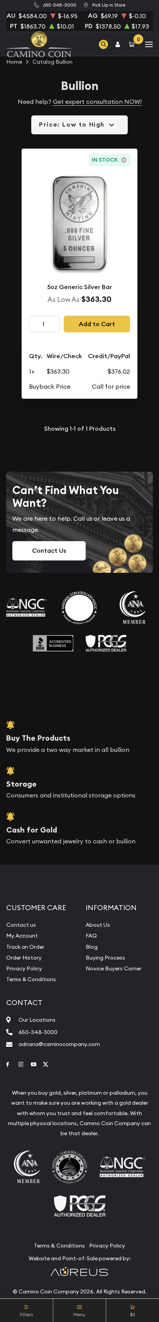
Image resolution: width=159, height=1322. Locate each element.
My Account (22, 935)
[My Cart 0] (133, 44)
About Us (98, 924)
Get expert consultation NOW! (97, 101)
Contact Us (49, 551)
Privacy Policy (24, 968)
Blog (92, 946)
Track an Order (25, 946)
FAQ (91, 935)
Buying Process (105, 957)
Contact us (21, 924)
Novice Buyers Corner (114, 968)
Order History (24, 957)
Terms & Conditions (31, 979)
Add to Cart (97, 324)
